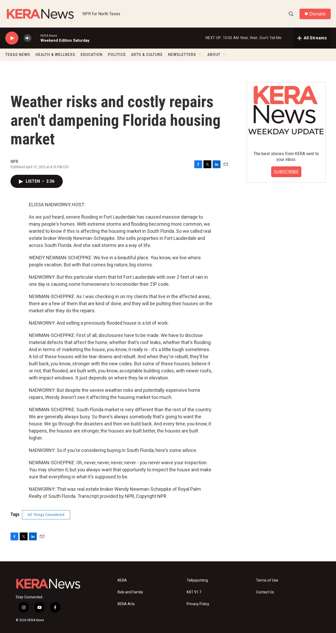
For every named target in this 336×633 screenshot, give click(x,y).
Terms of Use (267, 580)
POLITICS (117, 54)
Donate (317, 14)
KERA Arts (126, 604)
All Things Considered (46, 515)
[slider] (36, 38)
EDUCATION (92, 54)
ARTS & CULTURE (147, 54)
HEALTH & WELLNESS (55, 54)
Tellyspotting (197, 580)
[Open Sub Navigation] (200, 54)
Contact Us (265, 592)
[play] (12, 38)
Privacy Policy (198, 604)
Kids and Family (130, 592)
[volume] (27, 38)
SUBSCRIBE (286, 171)
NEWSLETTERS (182, 54)
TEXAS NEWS (17, 54)
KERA (122, 580)
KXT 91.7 (194, 592)
